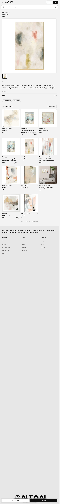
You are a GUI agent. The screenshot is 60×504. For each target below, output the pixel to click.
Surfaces (4, 241)
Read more (4, 91)
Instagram (43, 241)
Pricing (3, 253)
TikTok (42, 244)
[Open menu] (2, 2)
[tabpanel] (29, 45)
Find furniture (5, 250)
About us (24, 241)
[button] (29, 45)
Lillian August (5, 14)
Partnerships (25, 250)
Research (24, 247)
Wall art (28, 221)
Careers (23, 244)
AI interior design (6, 247)
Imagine (4, 244)
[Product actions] (19, 128)
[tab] (4, 76)
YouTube (43, 247)
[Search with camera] (56, 7)
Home (22, 221)
